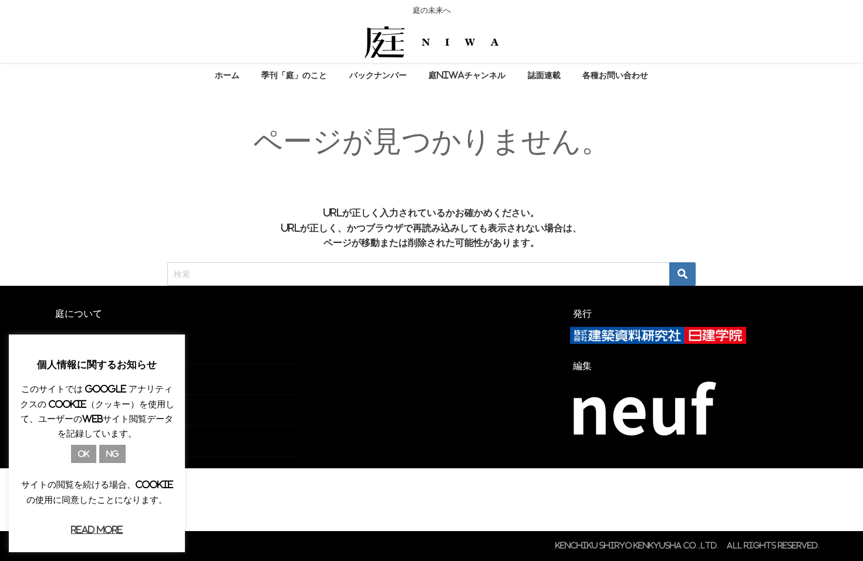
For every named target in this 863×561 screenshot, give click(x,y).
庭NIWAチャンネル (467, 75)
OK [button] (83, 454)
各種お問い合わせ (615, 75)
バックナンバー (378, 75)
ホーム (227, 75)
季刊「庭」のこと (294, 75)
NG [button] (112, 454)
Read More (97, 529)
